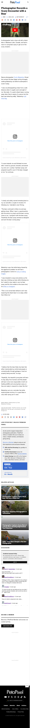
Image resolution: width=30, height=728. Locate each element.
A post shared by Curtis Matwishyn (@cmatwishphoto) (16, 157)
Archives (23, 711)
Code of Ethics (20, 714)
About (17, 711)
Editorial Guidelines (10, 714)
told (12, 100)
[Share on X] (8, 22)
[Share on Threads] (11, 22)
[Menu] (2, 2)
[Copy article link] (25, 22)
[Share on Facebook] (5, 22)
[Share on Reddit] (2, 22)
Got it (14, 567)
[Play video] (14, 32)
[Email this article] (22, 22)
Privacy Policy (14, 720)
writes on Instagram (13, 288)
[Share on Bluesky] (14, 22)
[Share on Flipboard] (17, 22)
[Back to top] (26, 691)
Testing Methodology (19, 717)
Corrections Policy (9, 717)
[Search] (26, 2)
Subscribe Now (7, 631)
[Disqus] (14, 591)
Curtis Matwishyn (19, 79)
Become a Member (8, 445)
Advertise (11, 711)
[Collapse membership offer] (25, 433)
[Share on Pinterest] (19, 22)
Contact (5, 711)
